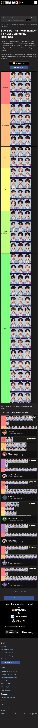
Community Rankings (7, 652)
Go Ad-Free (4, 659)
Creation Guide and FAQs (8, 697)
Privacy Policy (19, 714)
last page (23, 591)
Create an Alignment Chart (8, 674)
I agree (29, 20)
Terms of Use (28, 714)
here (23, 20)
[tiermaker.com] (10, 2)
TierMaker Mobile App (7, 656)
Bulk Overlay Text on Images (9, 687)
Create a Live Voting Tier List (9, 671)
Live (21, 2)
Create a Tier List (19, 598)
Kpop (2, 24)
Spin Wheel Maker (6, 684)
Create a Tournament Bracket (9, 677)
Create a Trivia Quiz (6, 680)
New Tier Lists (5, 646)
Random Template (10, 662)
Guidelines (4, 700)
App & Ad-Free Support (7, 704)
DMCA (35, 714)
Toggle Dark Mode (6, 690)
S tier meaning (5, 707)
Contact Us (4, 710)
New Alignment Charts (7, 649)
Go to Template (19, 67)
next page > (15, 591)
